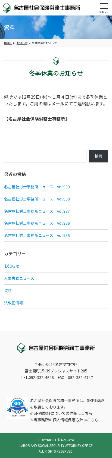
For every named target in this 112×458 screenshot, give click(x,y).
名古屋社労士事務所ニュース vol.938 (37, 199)
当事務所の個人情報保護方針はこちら (66, 419)
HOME (8, 43)
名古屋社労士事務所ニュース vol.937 (37, 211)
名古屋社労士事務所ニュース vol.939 (37, 186)
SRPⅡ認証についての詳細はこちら (63, 413)
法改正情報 (13, 302)
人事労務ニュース (19, 278)
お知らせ (22, 43)
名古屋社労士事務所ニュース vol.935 (37, 235)
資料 (8, 290)
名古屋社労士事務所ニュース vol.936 (37, 223)
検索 (98, 156)
